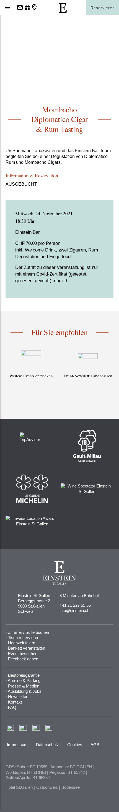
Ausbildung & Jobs (25, 691)
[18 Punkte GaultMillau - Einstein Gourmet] (87, 445)
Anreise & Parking (24, 680)
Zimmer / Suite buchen (28, 632)
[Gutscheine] (27, 8)
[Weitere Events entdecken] (31, 370)
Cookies (74, 744)
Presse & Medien (23, 686)
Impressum (17, 744)
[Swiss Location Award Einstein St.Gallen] (32, 520)
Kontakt (15, 702)
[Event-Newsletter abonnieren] (88, 370)
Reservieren (102, 8)
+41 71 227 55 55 (75, 605)
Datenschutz (47, 744)
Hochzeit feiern (21, 642)
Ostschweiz (47, 787)
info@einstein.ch (74, 610)
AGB (94, 744)
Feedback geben (23, 659)
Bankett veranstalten (26, 648)
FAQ (12, 707)
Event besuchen (22, 653)
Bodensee (70, 787)
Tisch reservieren (23, 637)
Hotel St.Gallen (19, 787)
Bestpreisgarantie (24, 675)
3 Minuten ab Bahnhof (79, 595)
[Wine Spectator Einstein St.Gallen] (87, 488)
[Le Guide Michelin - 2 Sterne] (32, 488)
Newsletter (17, 696)
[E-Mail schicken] (20, 8)
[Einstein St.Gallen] (63, 11)
